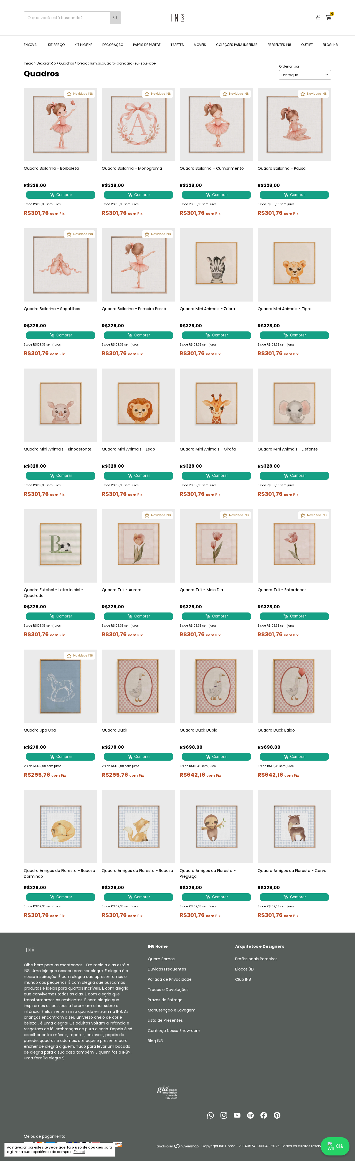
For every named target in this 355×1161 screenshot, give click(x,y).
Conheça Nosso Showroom (174, 1030)
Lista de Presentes (165, 1020)
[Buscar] (115, 17)
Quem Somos (161, 959)
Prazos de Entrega (165, 1000)
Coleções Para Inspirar (237, 44)
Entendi (79, 1152)
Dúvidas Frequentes (167, 969)
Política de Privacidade (170, 979)
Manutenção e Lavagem (172, 1010)
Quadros (66, 63)
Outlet (307, 44)
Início (28, 63)
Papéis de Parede (147, 44)
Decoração (112, 44)
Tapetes (177, 44)
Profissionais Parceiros (256, 959)
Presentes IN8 (279, 44)
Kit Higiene (83, 44)
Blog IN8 (330, 44)
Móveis (200, 44)
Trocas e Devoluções (168, 989)
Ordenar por (289, 66)
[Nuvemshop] (177, 1147)
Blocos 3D (244, 969)
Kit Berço (56, 44)
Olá (339, 1146)
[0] (328, 18)
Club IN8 (243, 979)
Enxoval (31, 44)
